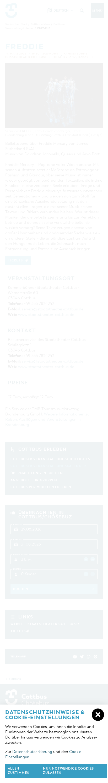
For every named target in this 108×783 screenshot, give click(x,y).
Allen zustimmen (19, 770)
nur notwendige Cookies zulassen (68, 770)
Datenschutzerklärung (32, 751)
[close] (98, 714)
